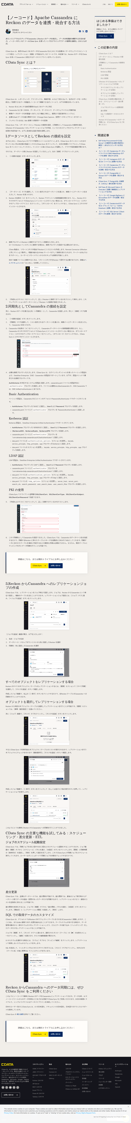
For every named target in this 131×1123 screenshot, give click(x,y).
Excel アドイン (37, 1090)
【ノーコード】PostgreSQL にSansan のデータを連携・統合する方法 (111, 175)
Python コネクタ (38, 1080)
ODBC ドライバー (38, 1069)
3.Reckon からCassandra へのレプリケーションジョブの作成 (111, 83)
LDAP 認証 (104, 75)
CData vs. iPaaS (71, 1086)
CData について (87, 1069)
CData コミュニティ (105, 1069)
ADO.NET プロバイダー (39, 1076)
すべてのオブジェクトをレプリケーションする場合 (112, 88)
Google (117, 1077)
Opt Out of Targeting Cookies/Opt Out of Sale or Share (110, 1117)
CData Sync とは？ (106, 53)
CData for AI (86, 4)
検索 (109, 4)
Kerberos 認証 (106, 72)
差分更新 (104, 111)
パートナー (69, 1082)
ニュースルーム (87, 1075)
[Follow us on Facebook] (80, 31)
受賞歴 (84, 1078)
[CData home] (9, 4)
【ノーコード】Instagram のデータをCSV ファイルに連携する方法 (112, 160)
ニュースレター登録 (105, 1082)
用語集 (101, 1085)
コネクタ (68, 1069)
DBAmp (51, 1078)
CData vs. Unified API (73, 1089)
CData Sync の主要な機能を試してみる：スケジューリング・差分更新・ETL (111, 101)
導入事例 (20, 1014)
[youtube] (10, 1087)
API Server (36, 1084)
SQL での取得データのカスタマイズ (112, 115)
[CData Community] (17, 1087)
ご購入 (104, 4)
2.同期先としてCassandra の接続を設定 (112, 64)
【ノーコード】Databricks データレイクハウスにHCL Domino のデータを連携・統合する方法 (112, 167)
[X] (6, 1087)
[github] (14, 1087)
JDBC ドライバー (38, 1072)
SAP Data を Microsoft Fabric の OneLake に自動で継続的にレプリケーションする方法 (112, 189)
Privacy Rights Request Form (85, 1113)
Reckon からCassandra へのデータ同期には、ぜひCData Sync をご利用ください (112, 122)
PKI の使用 (104, 78)
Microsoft (118, 1080)
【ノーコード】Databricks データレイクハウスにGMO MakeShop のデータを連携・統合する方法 (112, 153)
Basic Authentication (108, 68)
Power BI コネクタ (38, 1093)
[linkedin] (3, 1087)
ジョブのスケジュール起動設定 (112, 107)
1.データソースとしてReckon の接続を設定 (111, 58)
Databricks (118, 1074)
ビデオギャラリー (104, 1088)
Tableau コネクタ (38, 1097)
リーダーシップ (87, 1082)
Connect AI (52, 1072)
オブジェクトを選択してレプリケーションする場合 (112, 94)
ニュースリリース (87, 1072)
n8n (116, 1084)
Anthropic (118, 1071)
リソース (101, 1078)
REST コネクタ (37, 1087)
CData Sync (53, 1069)
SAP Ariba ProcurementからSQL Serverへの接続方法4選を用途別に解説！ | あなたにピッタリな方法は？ (111, 144)
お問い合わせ (121, 4)
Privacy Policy (9, 1113)
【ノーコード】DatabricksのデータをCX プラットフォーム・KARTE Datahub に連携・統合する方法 (112, 205)
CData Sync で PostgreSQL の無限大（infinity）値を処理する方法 (111, 182)
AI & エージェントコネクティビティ (72, 1078)
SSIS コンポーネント (55, 1075)
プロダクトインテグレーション (73, 1073)
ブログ (101, 1075)
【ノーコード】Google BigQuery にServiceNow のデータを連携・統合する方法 (112, 197)
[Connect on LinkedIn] (86, 31)
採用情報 (85, 1088)
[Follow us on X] (83, 31)
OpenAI (117, 1087)
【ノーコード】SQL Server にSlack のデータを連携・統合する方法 (111, 213)
